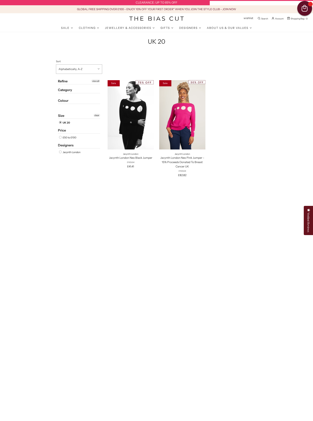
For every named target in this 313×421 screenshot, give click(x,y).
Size (61, 116)
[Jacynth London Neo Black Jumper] (131, 114)
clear (96, 115)
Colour (63, 101)
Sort (58, 61)
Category (65, 90)
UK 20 (66, 122)
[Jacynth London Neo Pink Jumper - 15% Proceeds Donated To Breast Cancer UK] (182, 114)
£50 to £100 (69, 137)
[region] (156, 2)
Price (62, 130)
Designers (66, 145)
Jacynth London (71, 152)
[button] (79, 69)
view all (95, 81)
